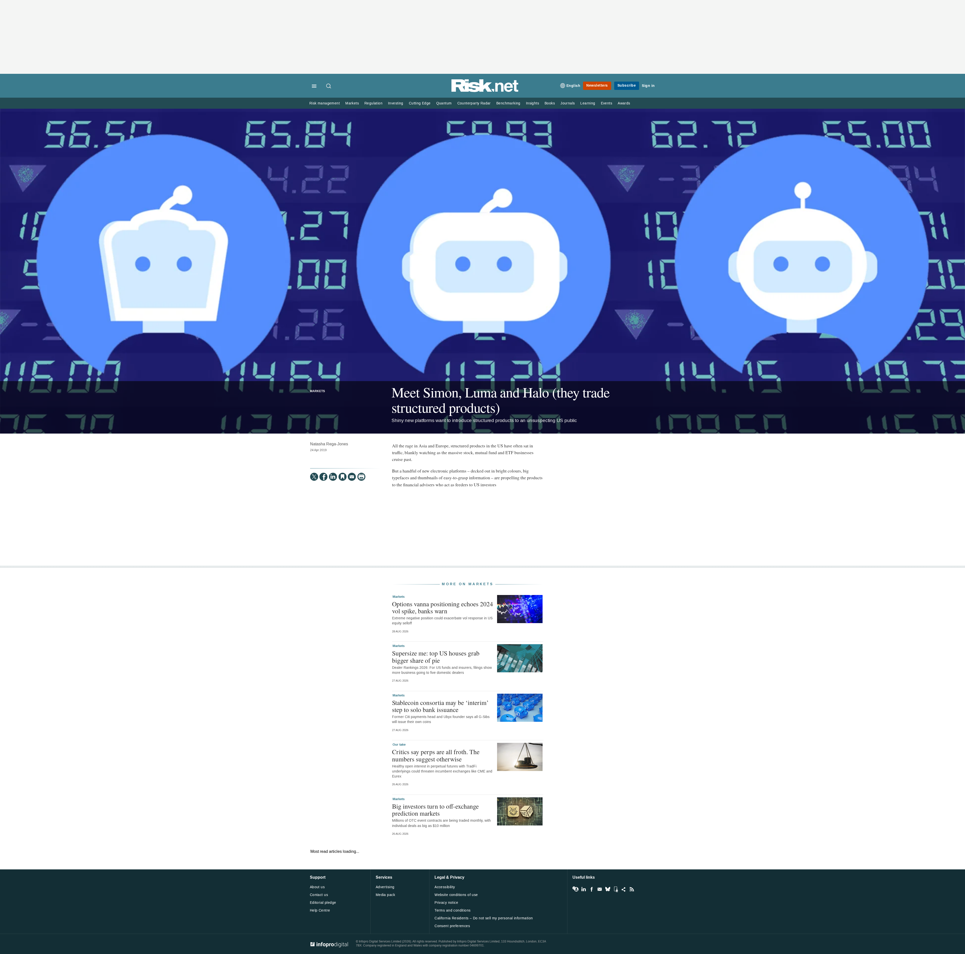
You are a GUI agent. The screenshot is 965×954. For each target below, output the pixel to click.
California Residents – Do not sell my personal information (484, 918)
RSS (632, 889)
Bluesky (608, 889)
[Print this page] (361, 477)
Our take (399, 744)
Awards (624, 103)
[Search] (329, 86)
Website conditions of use (456, 894)
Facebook (592, 889)
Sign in (648, 85)
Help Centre (320, 910)
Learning (587, 103)
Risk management (324, 103)
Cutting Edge (420, 103)
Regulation (373, 103)
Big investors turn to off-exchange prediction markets (435, 810)
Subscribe (626, 85)
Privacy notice (446, 902)
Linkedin (584, 889)
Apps (616, 889)
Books (550, 103)
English (573, 85)
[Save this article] (343, 477)
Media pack (385, 894)
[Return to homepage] (485, 91)
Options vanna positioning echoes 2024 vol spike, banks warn (442, 607)
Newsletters (597, 85)
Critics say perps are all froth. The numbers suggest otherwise (435, 755)
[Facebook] (323, 477)
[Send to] (352, 477)
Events (606, 103)
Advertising (385, 887)
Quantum (444, 103)
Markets (352, 103)
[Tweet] (314, 477)
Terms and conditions (452, 910)
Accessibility (445, 887)
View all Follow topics (575, 889)
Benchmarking (508, 103)
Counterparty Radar (474, 103)
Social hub (624, 889)
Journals (567, 103)
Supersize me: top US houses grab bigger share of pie (435, 656)
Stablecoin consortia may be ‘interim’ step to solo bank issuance (440, 706)
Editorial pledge (323, 902)
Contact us (319, 894)
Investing (395, 103)
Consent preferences (452, 926)
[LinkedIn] (333, 477)
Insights (532, 103)
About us (317, 887)
